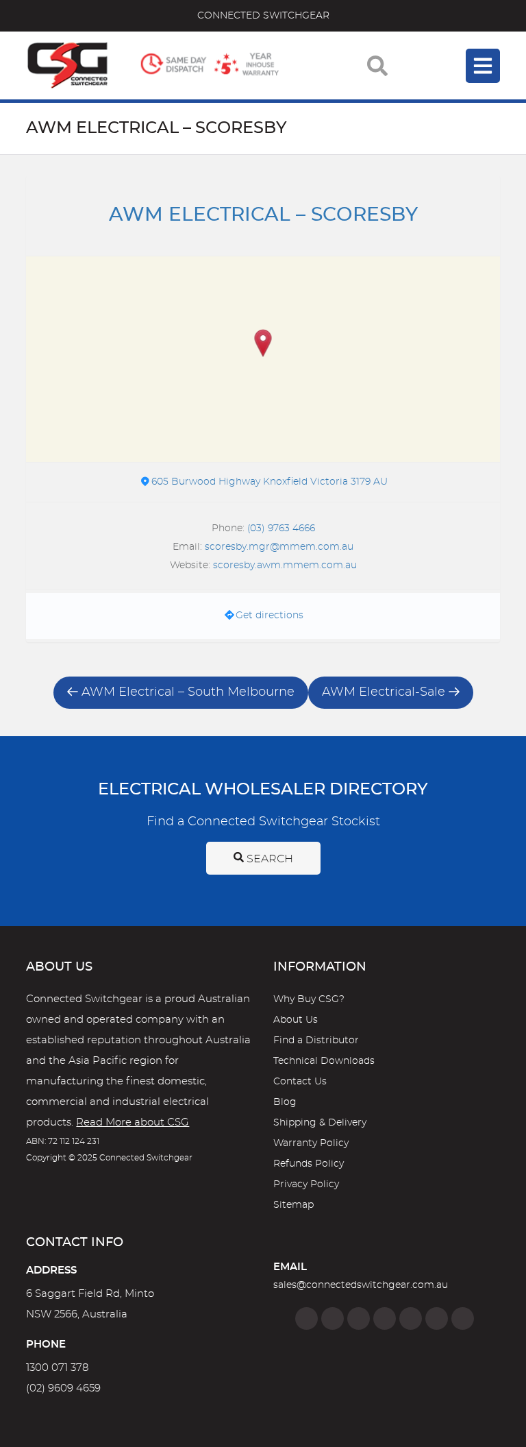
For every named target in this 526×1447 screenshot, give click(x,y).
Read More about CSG (132, 1122)
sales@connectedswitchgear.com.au (360, 1285)
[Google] (410, 1318)
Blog (285, 1102)
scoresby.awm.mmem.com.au (285, 565)
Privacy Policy (306, 1184)
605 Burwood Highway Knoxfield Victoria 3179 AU (269, 482)
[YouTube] (436, 1318)
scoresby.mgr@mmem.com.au (279, 547)
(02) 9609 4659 (63, 1388)
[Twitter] (358, 1318)
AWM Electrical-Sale (383, 692)
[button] (263, 344)
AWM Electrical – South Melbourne (188, 692)
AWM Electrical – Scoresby (263, 215)
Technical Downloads (324, 1061)
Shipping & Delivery (319, 1123)
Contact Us (300, 1081)
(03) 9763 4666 (281, 528)
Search (268, 858)
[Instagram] (332, 1318)
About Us (295, 1020)
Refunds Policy (308, 1164)
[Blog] (462, 1318)
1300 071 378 (57, 1368)
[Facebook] (306, 1318)
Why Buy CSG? (309, 999)
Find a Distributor (316, 1040)
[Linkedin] (384, 1318)
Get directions (269, 615)
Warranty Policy (311, 1143)
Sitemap (293, 1205)
